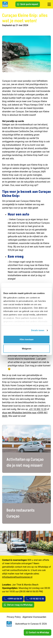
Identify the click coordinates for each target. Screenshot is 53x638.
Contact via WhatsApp (39, 632)
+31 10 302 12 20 (37, 409)
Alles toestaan (26, 339)
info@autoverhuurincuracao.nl (17, 577)
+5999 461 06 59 (14, 598)
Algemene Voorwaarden (34, 617)
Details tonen (37, 330)
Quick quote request (29, 4)
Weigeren (26, 348)
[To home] (5, 4)
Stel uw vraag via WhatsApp (20, 604)
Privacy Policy (14, 617)
